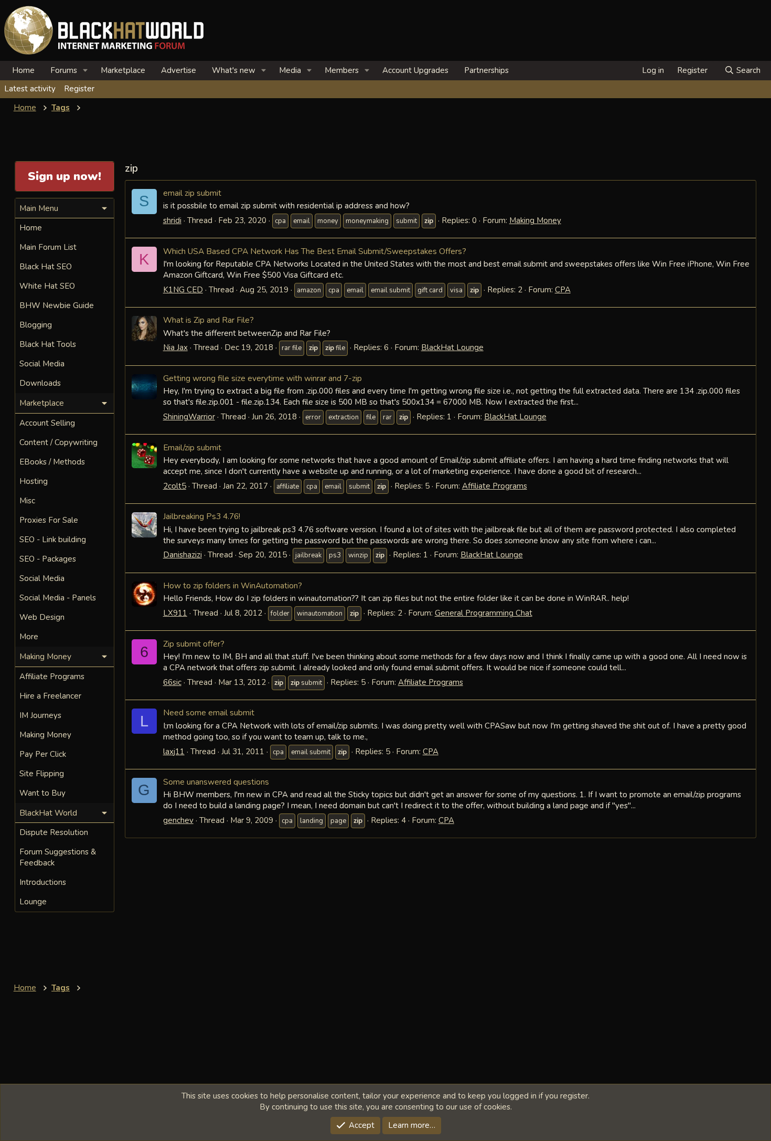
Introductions (42, 882)
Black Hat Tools (47, 344)
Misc (27, 500)
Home (23, 70)
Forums (63, 70)
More (28, 636)
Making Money (535, 220)
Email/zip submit (192, 447)
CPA (563, 289)
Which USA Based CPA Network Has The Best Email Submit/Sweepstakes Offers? (314, 251)
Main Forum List (48, 247)
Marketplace (123, 70)
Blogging (35, 325)
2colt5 (174, 486)
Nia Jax (175, 347)
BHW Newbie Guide (56, 305)
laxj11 (174, 751)
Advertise (178, 70)
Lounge (33, 901)
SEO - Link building (52, 539)
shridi (172, 220)
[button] (85, 70)
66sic (172, 682)
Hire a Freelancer (50, 696)
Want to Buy (42, 793)
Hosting (33, 481)
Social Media (42, 363)
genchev (178, 820)
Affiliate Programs (494, 486)
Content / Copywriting (58, 442)
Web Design (42, 617)
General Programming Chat (483, 613)
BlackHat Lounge (452, 347)
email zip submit (192, 192)
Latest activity (30, 88)
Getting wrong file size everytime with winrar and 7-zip (262, 378)
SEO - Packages (47, 559)
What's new (233, 70)
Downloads (40, 383)
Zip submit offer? (193, 643)
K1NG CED (183, 289)
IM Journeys (40, 715)
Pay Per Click (42, 754)
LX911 (175, 613)
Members (342, 70)
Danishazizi (182, 555)
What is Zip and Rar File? (208, 319)
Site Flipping (41, 773)
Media (290, 70)
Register (79, 88)
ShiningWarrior (189, 416)
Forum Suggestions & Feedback (57, 857)
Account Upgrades (415, 70)
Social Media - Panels (57, 598)
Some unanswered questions (216, 781)
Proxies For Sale (48, 520)
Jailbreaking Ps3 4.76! (201, 516)
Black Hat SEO (45, 266)
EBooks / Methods (52, 462)
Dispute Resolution (53, 832)
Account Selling (47, 423)
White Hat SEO (47, 286)
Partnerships (486, 70)
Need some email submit (208, 712)
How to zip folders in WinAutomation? (232, 585)
